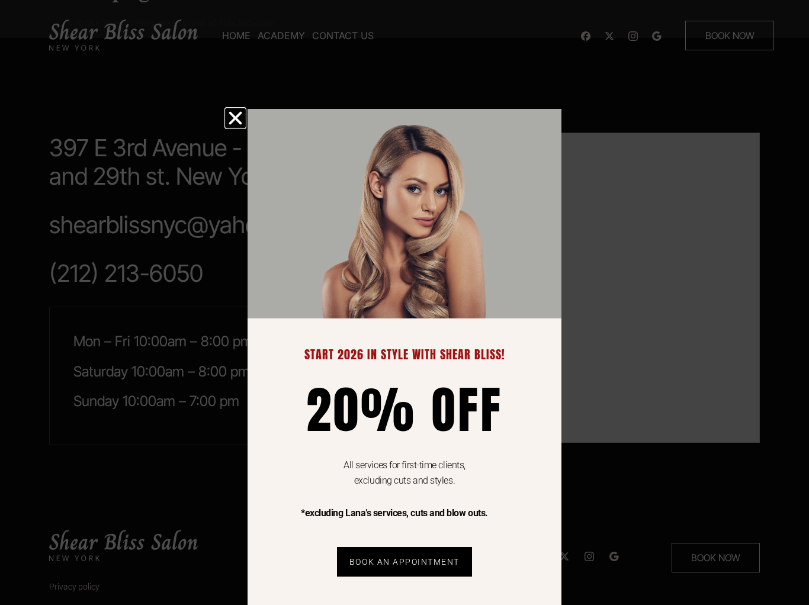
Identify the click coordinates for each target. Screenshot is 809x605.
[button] (235, 118)
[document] (404, 302)
